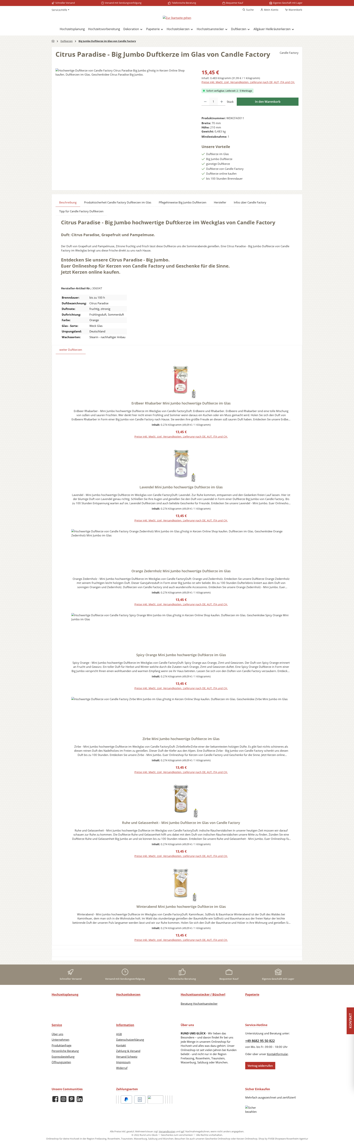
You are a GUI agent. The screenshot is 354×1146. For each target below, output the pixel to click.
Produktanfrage (61, 1045)
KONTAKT (350, 1020)
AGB (119, 1034)
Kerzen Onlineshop (247, 1138)
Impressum (123, 1062)
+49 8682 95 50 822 (260, 1040)
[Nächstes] (295, 651)
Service (57, 1025)
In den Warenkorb (267, 102)
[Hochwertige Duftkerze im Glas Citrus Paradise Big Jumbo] (124, 108)
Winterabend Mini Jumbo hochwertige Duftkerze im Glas (181, 906)
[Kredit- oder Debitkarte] (165, 1099)
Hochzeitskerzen (128, 994)
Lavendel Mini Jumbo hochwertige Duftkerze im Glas (181, 487)
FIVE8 (271, 1138)
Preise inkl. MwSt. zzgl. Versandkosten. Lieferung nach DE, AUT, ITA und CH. (248, 82)
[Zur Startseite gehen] (177, 17)
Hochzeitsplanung (65, 994)
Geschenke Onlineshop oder (221, 1138)
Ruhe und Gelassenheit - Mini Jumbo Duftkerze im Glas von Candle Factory (181, 823)
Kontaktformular (277, 1054)
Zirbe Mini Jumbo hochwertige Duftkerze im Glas (181, 739)
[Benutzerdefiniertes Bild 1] (116, 1099)
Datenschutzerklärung (130, 1039)
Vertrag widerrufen (260, 1065)
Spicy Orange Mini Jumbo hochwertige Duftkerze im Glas (181, 655)
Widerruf (121, 1068)
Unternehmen (60, 1039)
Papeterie (252, 994)
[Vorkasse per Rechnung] (155, 1099)
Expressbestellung (63, 1056)
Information (125, 1025)
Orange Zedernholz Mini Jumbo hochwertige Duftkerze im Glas (181, 571)
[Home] (53, 41)
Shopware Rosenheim (287, 1138)
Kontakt (121, 1045)
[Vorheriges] (64, 651)
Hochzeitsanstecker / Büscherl (203, 994)
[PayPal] (126, 1099)
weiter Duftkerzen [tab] (70, 349)
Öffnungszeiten (61, 1062)
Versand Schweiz (126, 1056)
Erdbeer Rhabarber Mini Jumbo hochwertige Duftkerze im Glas (181, 403)
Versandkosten (167, 1131)
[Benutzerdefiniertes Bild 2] (118, 1099)
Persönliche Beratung (65, 1051)
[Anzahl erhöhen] (221, 102)
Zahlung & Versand (128, 1051)
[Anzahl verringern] (205, 102)
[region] (125, 108)
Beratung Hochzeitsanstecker (199, 1003)
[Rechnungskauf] (140, 1099)
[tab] (67, 202)
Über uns (57, 1034)
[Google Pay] (167, 1099)
